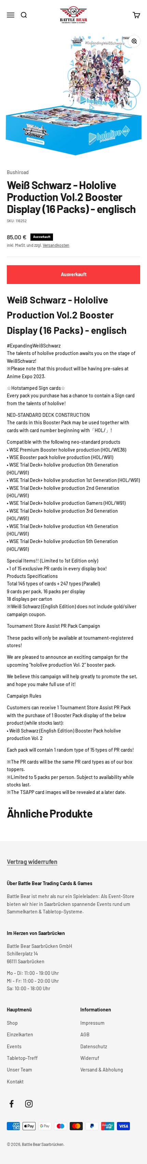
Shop (12, 1023)
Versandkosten (56, 245)
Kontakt (15, 1081)
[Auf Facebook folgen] (11, 1103)
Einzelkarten (20, 1034)
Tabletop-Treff (22, 1058)
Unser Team (19, 1070)
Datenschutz (93, 1046)
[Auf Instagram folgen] (29, 1103)
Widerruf (89, 1058)
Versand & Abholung (101, 1070)
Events (14, 1046)
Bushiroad (18, 172)
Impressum (92, 1023)
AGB (85, 1034)
